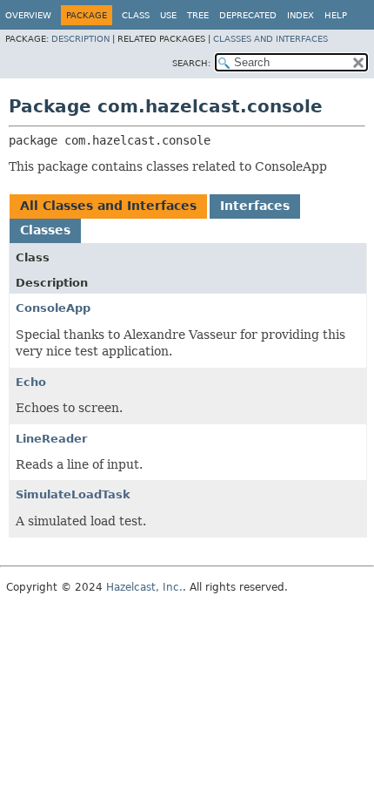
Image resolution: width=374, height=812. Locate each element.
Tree (198, 15)
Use (168, 15)
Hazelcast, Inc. (144, 587)
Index (300, 15)
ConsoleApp (53, 308)
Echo (31, 382)
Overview (28, 15)
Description (80, 39)
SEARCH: (191, 63)
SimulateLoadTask (73, 494)
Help (335, 15)
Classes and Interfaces (270, 39)
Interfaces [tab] (255, 206)
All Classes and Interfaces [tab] (108, 206)
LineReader (51, 438)
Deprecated (248, 15)
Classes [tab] (45, 230)
